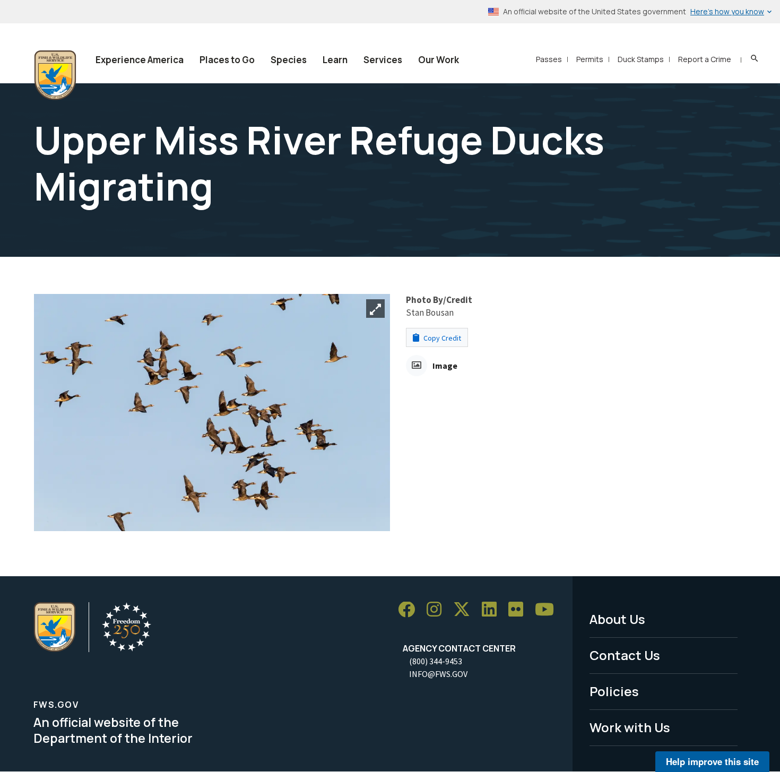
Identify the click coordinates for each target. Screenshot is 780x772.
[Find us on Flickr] (519, 610)
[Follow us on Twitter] (465, 610)
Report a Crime (704, 59)
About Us (617, 619)
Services (382, 60)
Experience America (140, 60)
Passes (549, 59)
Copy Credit (441, 338)
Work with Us (630, 727)
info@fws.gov (438, 674)
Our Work (438, 60)
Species (289, 60)
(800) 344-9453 (435, 661)
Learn (335, 60)
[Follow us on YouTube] (548, 610)
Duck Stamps (641, 59)
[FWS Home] (55, 75)
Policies (614, 691)
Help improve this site (712, 761)
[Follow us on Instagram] (438, 610)
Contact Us (625, 655)
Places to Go (227, 60)
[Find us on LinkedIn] (493, 610)
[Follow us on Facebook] (410, 610)
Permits (589, 59)
